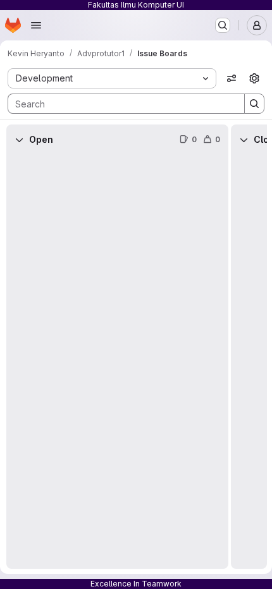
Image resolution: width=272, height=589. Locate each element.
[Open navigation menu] (36, 25)
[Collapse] (19, 139)
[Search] (254, 104)
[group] (117, 362)
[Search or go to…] (222, 25)
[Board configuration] (254, 78)
